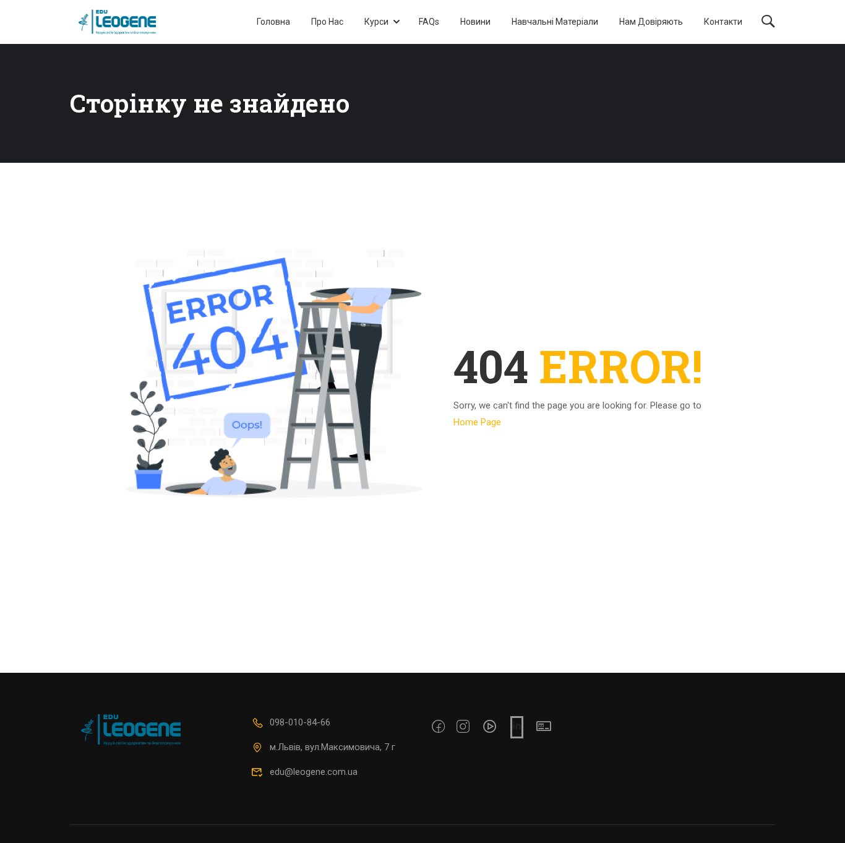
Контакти (723, 22)
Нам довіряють (651, 22)
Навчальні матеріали (555, 22)
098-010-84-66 (300, 722)
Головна (273, 22)
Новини (475, 22)
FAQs (429, 22)
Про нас (327, 22)
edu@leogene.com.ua (314, 771)
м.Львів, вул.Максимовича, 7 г (332, 747)
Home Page (477, 422)
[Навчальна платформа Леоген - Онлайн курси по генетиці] (117, 22)
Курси (376, 22)
